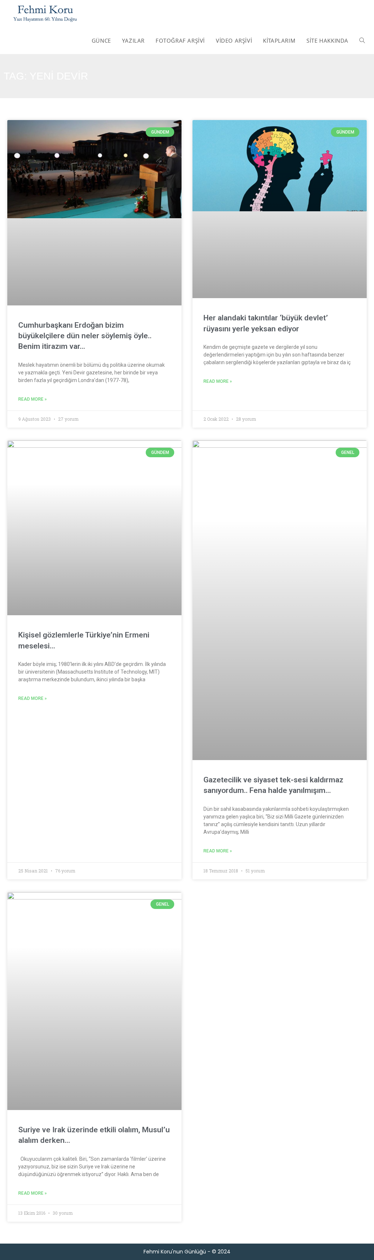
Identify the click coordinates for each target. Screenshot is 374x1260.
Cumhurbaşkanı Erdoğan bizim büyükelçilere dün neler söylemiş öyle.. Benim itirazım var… (85, 336)
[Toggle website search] (362, 40)
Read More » (32, 399)
